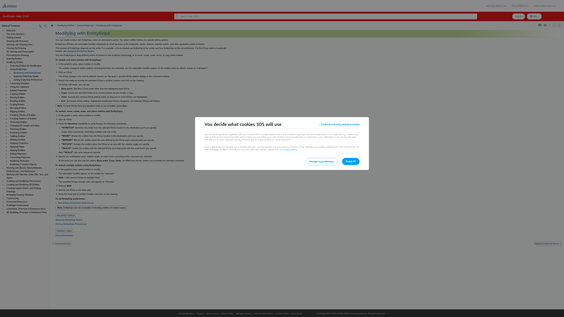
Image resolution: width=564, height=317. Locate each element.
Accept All (351, 161)
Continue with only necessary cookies (340, 124)
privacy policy (290, 150)
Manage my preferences (321, 161)
